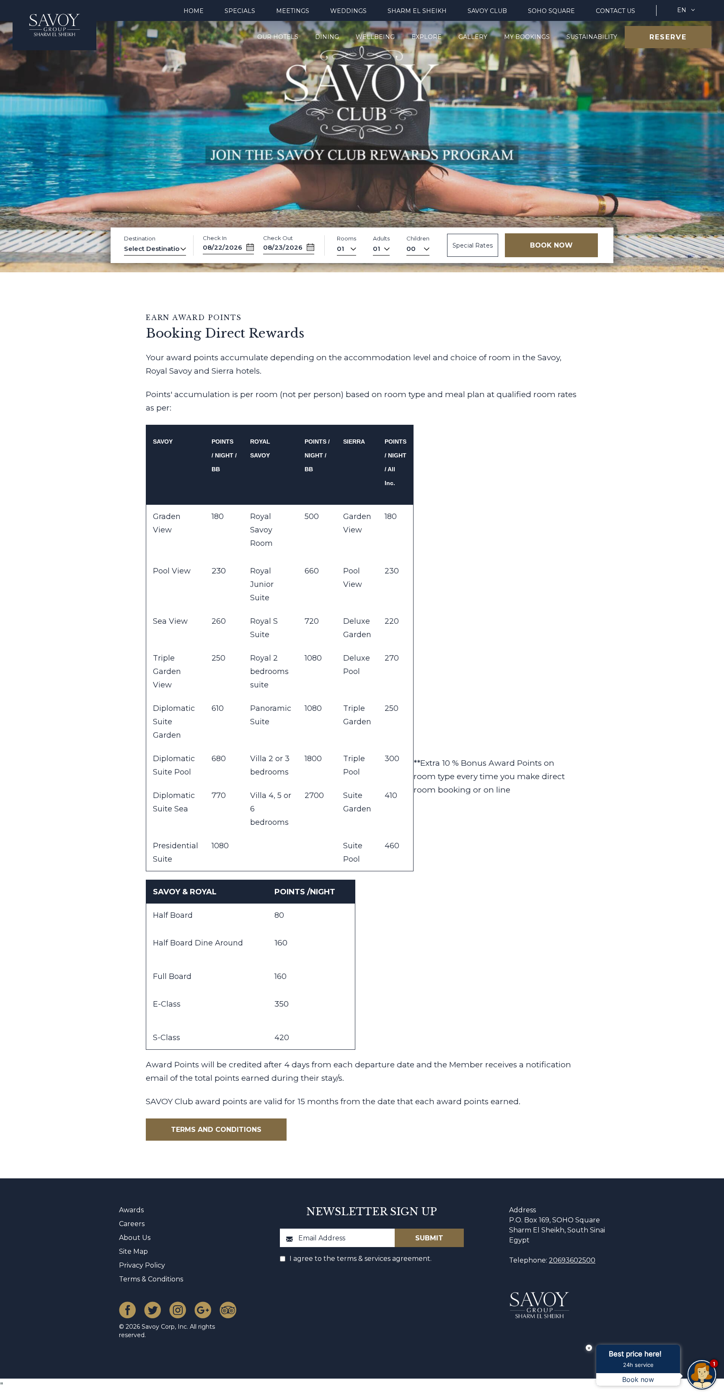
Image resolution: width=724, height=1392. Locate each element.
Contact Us (615, 11)
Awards (131, 1210)
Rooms (346, 238)
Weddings (348, 11)
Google (202, 1310)
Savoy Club (487, 11)
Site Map (133, 1251)
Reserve (668, 37)
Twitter (152, 1310)
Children (417, 238)
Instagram (177, 1310)
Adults (381, 238)
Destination (139, 238)
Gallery (472, 37)
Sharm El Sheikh (417, 11)
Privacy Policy (142, 1265)
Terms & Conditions (151, 1279)
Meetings (292, 11)
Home (194, 11)
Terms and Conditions (216, 1129)
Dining (327, 37)
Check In (215, 238)
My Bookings (527, 37)
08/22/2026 (222, 247)
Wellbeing (375, 37)
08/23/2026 (283, 247)
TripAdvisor (228, 1310)
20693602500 (572, 1260)
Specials (240, 11)
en (681, 10)
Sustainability (591, 37)
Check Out (278, 238)
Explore (426, 37)
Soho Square (551, 11)
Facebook (127, 1310)
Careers (132, 1224)
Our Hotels (277, 37)
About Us (134, 1238)
